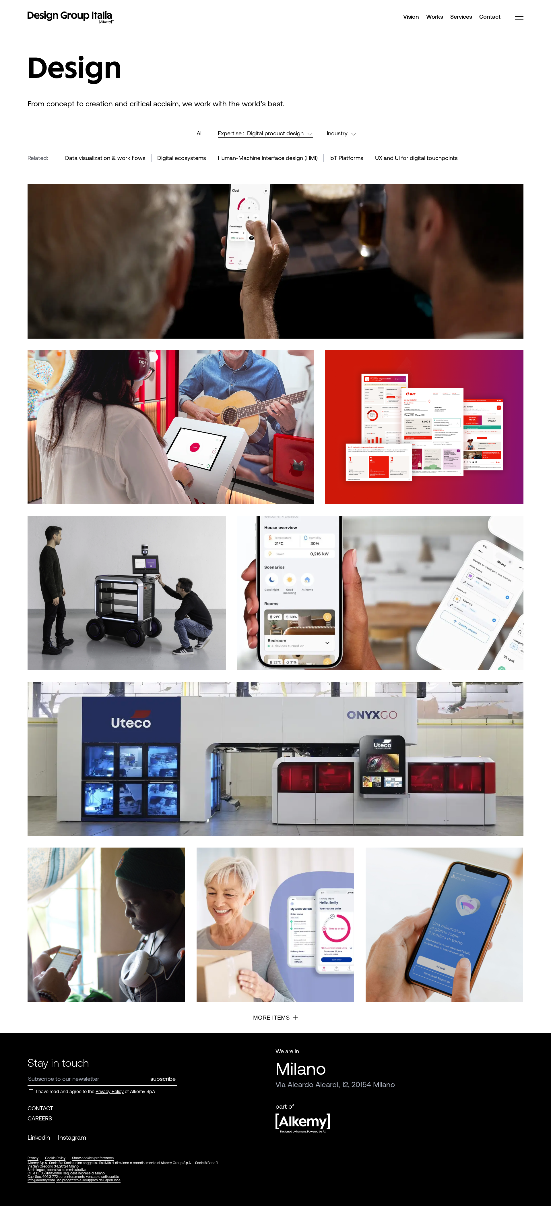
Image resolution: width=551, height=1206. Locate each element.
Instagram (72, 1137)
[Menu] (519, 17)
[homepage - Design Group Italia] (71, 18)
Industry (337, 133)
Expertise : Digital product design (261, 133)
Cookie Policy (55, 1158)
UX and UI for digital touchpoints (416, 158)
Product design (136, 648)
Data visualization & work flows (105, 158)
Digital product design (55, 316)
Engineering (149, 814)
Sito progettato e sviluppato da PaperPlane (88, 1180)
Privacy (33, 1158)
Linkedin (39, 1137)
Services (461, 16)
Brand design (48, 814)
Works (434, 16)
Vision (411, 16)
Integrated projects (98, 648)
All (200, 133)
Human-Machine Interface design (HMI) (268, 158)
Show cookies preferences (93, 1158)
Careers (40, 1118)
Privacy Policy (110, 1091)
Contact (489, 16)
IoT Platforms (346, 158)
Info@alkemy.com (41, 1180)
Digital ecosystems (181, 158)
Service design (392, 482)
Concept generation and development (99, 814)
